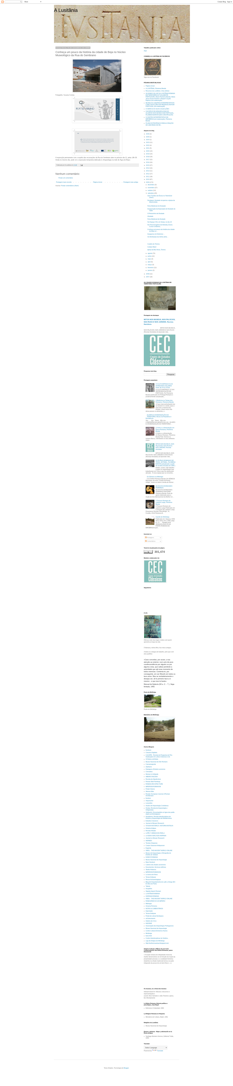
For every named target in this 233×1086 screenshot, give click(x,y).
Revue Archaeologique (153, 879)
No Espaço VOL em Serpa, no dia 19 (159, 222)
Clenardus (149, 771)
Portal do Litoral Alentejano (154, 916)
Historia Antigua (151, 828)
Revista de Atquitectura (153, 779)
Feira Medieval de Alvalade (156, 219)
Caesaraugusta (151, 764)
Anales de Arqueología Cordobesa (157, 806)
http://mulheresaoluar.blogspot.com (157, 943)
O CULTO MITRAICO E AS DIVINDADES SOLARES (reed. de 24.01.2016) (164, 385)
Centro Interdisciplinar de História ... (157, 938)
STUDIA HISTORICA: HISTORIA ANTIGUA (159, 826)
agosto (150, 253)
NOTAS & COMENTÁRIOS (154, 908)
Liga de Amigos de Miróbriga (155, 941)
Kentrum (148, 750)
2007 (148, 277)
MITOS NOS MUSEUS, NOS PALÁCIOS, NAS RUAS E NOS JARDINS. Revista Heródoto (159, 321)
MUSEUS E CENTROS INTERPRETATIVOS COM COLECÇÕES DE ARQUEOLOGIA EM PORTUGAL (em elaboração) (160, 104)
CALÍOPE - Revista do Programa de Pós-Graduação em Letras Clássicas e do (159, 756)
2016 (148, 162)
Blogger (126, 1068)
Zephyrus (149, 767)
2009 (148, 182)
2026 (148, 134)
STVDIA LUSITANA (152, 759)
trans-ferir (149, 936)
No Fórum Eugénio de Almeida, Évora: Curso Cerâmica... (160, 225)
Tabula (148, 886)
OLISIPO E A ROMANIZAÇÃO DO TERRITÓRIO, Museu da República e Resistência (158, 416)
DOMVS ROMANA (152, 857)
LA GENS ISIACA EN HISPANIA (156, 836)
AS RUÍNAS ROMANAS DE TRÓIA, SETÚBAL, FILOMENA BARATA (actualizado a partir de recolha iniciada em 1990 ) (165, 463)
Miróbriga (149, 933)
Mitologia (149, 903)
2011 (148, 176)
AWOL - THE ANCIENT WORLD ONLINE (159, 850)
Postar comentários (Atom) (70, 186)
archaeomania (150, 918)
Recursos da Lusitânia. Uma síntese (157, 91)
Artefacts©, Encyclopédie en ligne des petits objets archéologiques (160, 813)
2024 (148, 139)
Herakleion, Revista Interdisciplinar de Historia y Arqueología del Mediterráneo (159, 817)
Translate (160, 1051)
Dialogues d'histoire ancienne (155, 769)
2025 (148, 137)
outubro (150, 190)
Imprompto (149, 911)
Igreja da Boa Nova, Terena (156, 250)
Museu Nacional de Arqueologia (156, 860)
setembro (151, 193)
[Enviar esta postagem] (81, 165)
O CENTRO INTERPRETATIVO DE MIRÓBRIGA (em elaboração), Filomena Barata (159, 119)
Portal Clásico (150, 789)
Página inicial (97, 182)
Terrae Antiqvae (151, 877)
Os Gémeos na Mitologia (155, 477)
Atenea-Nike (150, 791)
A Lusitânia (66, 10)
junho (150, 256)
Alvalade (150, 216)
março (150, 265)
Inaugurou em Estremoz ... (156, 234)
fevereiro (151, 267)
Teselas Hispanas (151, 843)
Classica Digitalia (151, 752)
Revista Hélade (151, 831)
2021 (148, 148)
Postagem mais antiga (130, 182)
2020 (148, 151)
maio (149, 259)
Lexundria (149, 803)
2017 (148, 159)
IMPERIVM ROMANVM (153, 786)
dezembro (151, 185)
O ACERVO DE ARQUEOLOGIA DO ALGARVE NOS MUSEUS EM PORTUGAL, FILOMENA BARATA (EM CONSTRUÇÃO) (160, 113)
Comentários (151, 541)
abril (149, 262)
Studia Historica (151, 869)
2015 (148, 165)
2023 (148, 142)
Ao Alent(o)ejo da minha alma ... (157, 237)
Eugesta (148, 848)
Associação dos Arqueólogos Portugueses (160, 926)
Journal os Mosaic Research (155, 838)
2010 (148, 179)
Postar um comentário (65, 178)
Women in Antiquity (152, 774)
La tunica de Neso (152, 874)
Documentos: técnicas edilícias (156, 867)
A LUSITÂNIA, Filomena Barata (156, 88)
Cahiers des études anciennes (156, 865)
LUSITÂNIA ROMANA (153, 893)
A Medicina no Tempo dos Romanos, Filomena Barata (165, 401)
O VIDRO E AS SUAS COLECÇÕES (157, 109)
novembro (151, 187)
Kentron (148, 798)
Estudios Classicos (152, 821)
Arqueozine (149, 801)
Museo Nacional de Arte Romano (156, 762)
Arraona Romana (151, 906)
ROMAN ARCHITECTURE (154, 784)
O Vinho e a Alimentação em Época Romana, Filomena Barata (165, 429)
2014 (148, 168)
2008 (148, 274)
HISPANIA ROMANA (152, 896)
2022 (148, 145)
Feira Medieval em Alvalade (156, 206)
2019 (148, 154)
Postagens (150, 537)
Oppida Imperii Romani (153, 891)
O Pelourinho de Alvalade (155, 213)
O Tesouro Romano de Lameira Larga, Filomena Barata (164, 502)
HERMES (149, 841)
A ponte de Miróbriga (162, 517)
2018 (148, 156)
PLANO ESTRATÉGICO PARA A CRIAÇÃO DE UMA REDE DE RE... (159, 124)
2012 (148, 174)
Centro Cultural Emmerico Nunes (156, 931)
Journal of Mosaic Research (155, 823)
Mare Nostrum (150, 862)
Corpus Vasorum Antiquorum (155, 845)
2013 (148, 171)
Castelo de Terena (153, 244)
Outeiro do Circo (151, 921)
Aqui (145, 51)
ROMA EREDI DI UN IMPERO (155, 901)
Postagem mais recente (64, 182)
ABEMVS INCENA (152, 776)
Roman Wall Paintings (153, 781)
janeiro (150, 270)
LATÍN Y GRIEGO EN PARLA (155, 833)
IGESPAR (149, 923)
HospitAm (149, 889)
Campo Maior (151, 247)
